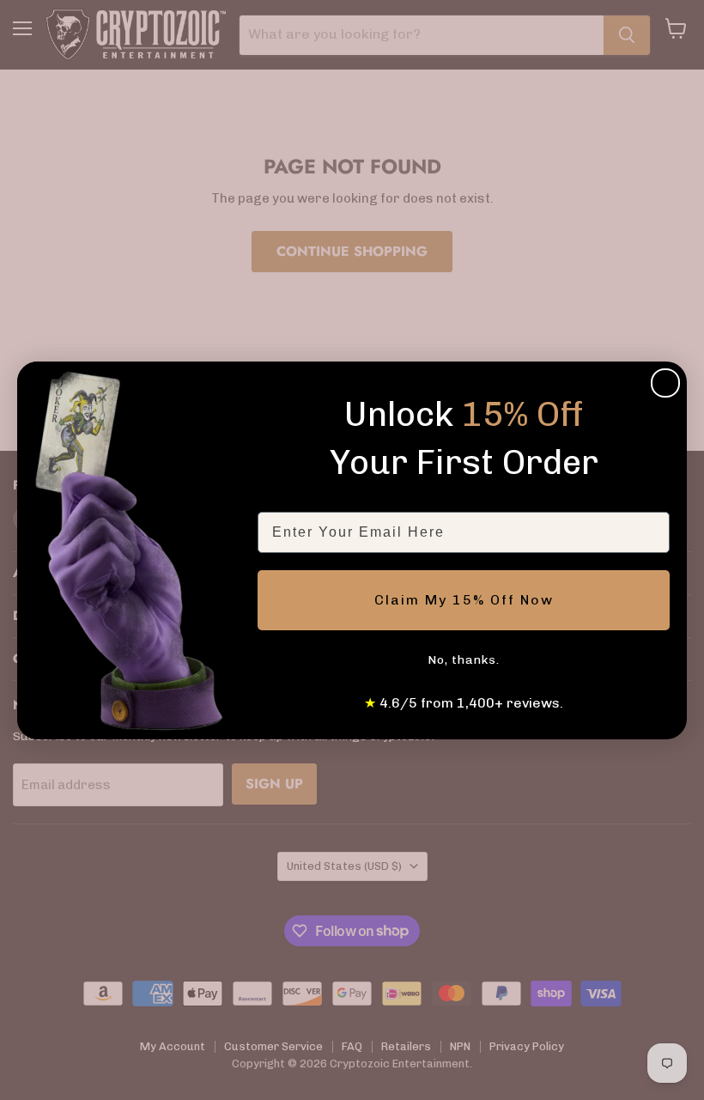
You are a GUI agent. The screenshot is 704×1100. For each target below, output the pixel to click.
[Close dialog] (665, 383)
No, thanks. (464, 660)
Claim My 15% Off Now (464, 600)
